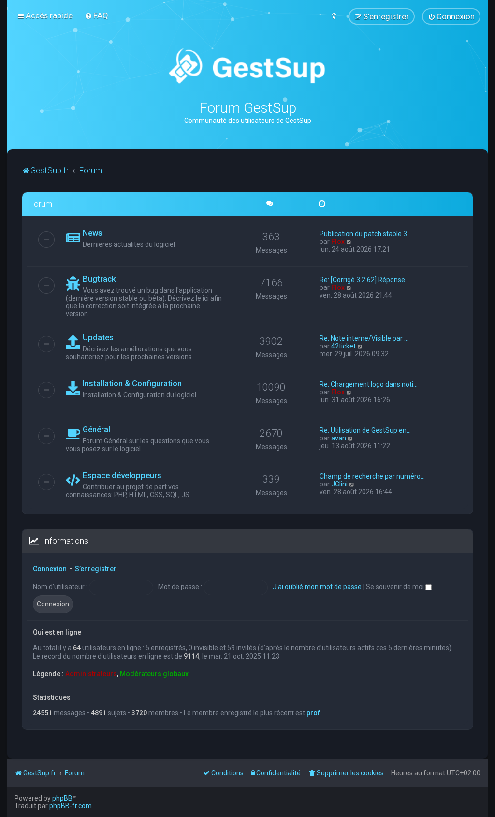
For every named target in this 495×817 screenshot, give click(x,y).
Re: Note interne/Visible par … (364, 338)
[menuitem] (96, 15)
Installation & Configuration (132, 383)
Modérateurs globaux (154, 674)
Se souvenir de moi (395, 586)
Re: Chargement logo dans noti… (369, 384)
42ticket (343, 346)
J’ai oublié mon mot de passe (317, 586)
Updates (98, 337)
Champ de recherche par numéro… (372, 476)
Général (96, 429)
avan (338, 438)
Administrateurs (91, 674)
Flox (338, 241)
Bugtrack (99, 279)
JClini (339, 484)
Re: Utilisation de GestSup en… (365, 430)
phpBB (62, 798)
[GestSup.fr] (247, 66)
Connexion (50, 569)
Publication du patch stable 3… (365, 234)
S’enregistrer (95, 569)
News (92, 233)
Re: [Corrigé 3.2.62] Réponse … (365, 280)
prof (313, 713)
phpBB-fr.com (70, 806)
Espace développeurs (122, 475)
